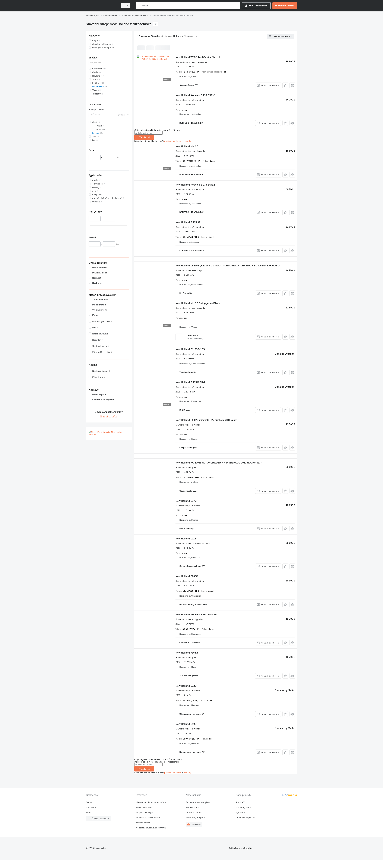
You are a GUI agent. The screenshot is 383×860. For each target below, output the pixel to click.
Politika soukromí (144, 807)
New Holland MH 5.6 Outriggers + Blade (197, 303)
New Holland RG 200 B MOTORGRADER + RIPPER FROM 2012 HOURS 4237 (218, 462)
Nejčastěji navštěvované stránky (151, 828)
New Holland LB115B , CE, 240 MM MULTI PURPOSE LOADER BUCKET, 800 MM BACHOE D (227, 265)
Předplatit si (144, 137)
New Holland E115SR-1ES (190, 349)
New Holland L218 (185, 538)
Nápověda (91, 807)
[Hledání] (139, 5)
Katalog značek (143, 822)
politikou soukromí (172, 141)
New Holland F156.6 (186, 652)
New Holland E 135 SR (188, 222)
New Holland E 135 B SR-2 (190, 382)
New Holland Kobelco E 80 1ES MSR (196, 614)
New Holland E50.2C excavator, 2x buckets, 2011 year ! (206, 420)
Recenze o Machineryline (148, 817)
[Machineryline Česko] (101, 5)
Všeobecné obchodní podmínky (151, 802)
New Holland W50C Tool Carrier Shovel (197, 57)
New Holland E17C (186, 501)
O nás (89, 802)
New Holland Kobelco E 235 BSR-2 (195, 95)
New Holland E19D (186, 724)
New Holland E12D (186, 686)
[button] (285, 85)
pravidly (187, 141)
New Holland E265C (186, 576)
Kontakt (89, 812)
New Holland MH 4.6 (186, 146)
